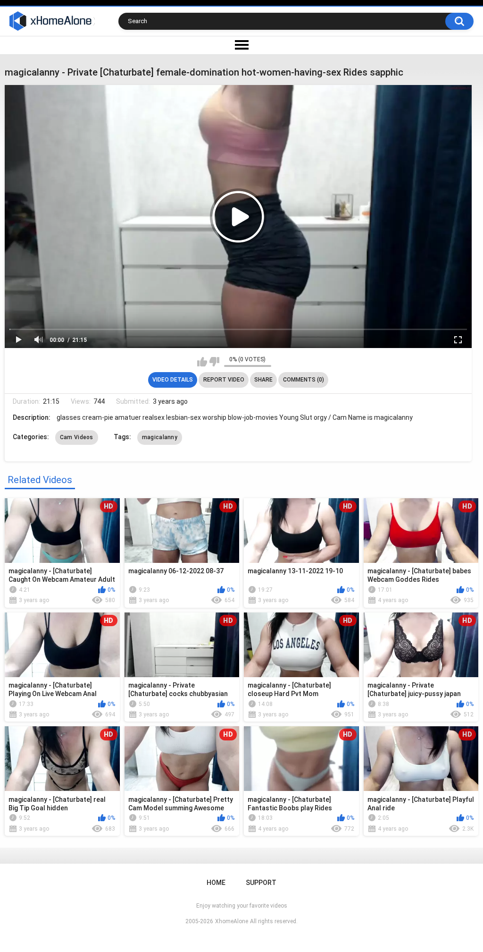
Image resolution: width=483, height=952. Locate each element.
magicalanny (159, 437)
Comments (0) (303, 379)
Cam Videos (76, 437)
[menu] (241, 45)
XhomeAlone (231, 921)
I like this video (202, 361)
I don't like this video (214, 361)
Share (263, 379)
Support (261, 882)
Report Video (223, 379)
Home (216, 882)
